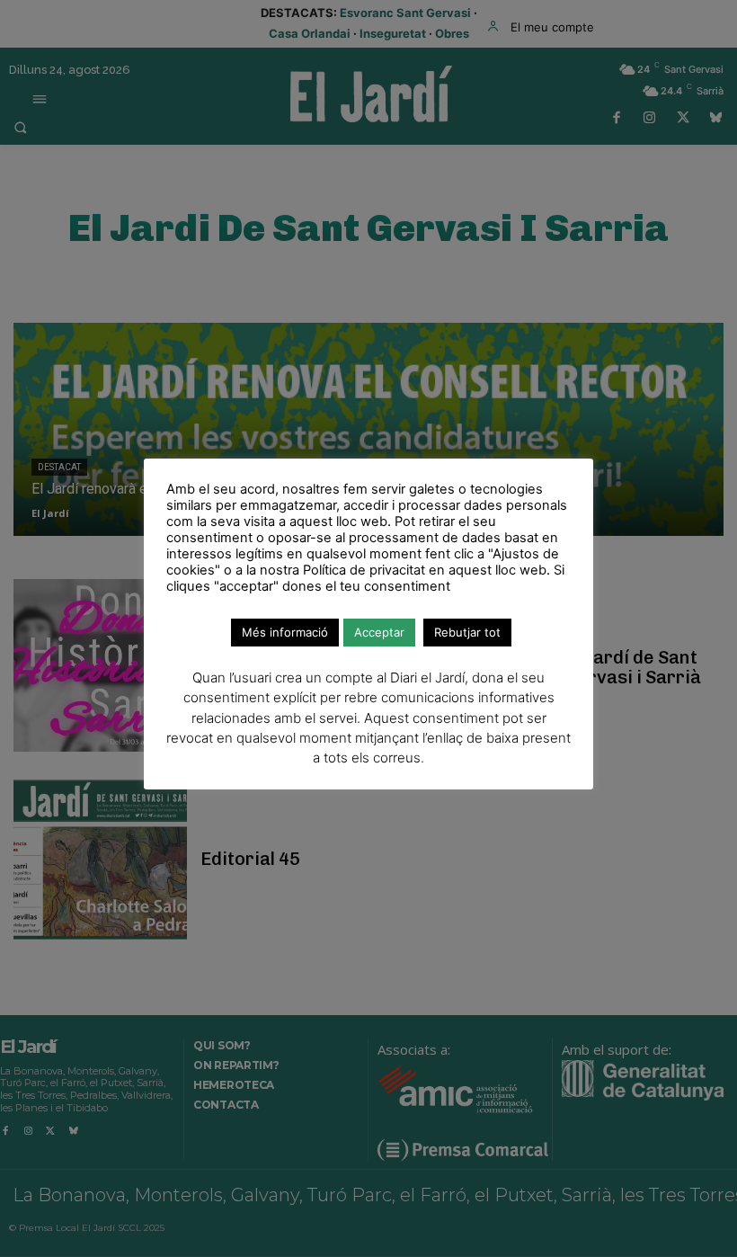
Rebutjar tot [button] (467, 632)
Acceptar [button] (379, 632)
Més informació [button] (285, 632)
